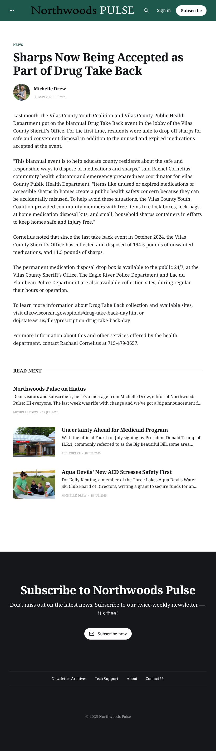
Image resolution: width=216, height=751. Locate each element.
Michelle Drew (50, 89)
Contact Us (155, 678)
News (18, 44)
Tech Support (106, 678)
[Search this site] (146, 10)
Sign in (164, 10)
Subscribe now (112, 634)
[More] (12, 10)
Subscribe (191, 10)
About (132, 678)
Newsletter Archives (69, 678)
